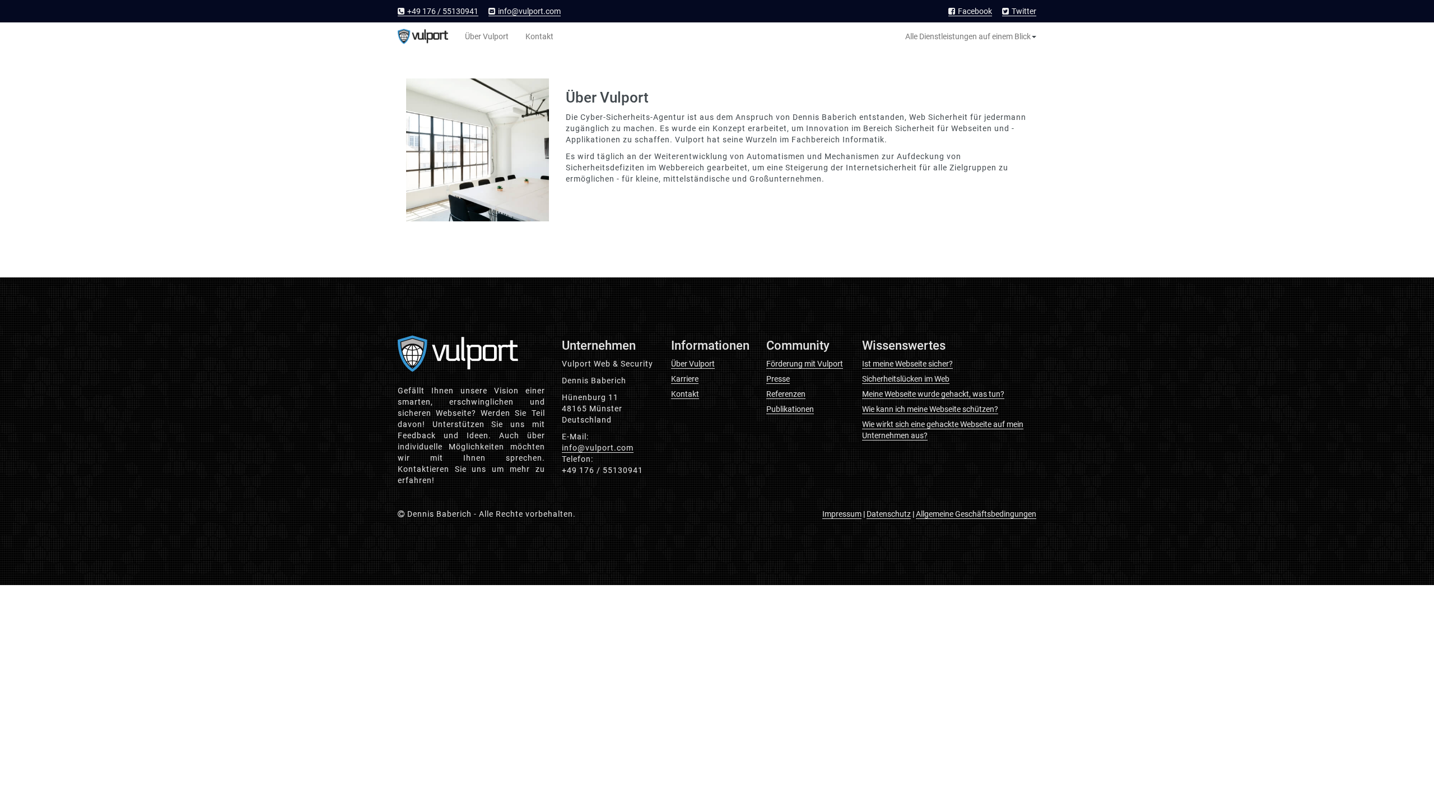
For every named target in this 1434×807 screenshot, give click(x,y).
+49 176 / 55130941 (442, 11)
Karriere (685, 378)
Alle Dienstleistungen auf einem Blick (968, 36)
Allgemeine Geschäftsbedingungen (976, 513)
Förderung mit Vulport (804, 363)
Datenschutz (889, 513)
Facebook (974, 11)
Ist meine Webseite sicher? (907, 363)
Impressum (842, 513)
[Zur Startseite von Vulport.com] (423, 36)
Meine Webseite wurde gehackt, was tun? (933, 393)
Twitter (1023, 11)
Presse (778, 378)
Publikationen (790, 409)
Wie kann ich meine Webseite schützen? (930, 409)
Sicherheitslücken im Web (905, 378)
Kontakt (539, 36)
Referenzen (786, 393)
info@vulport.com (529, 11)
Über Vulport (487, 36)
